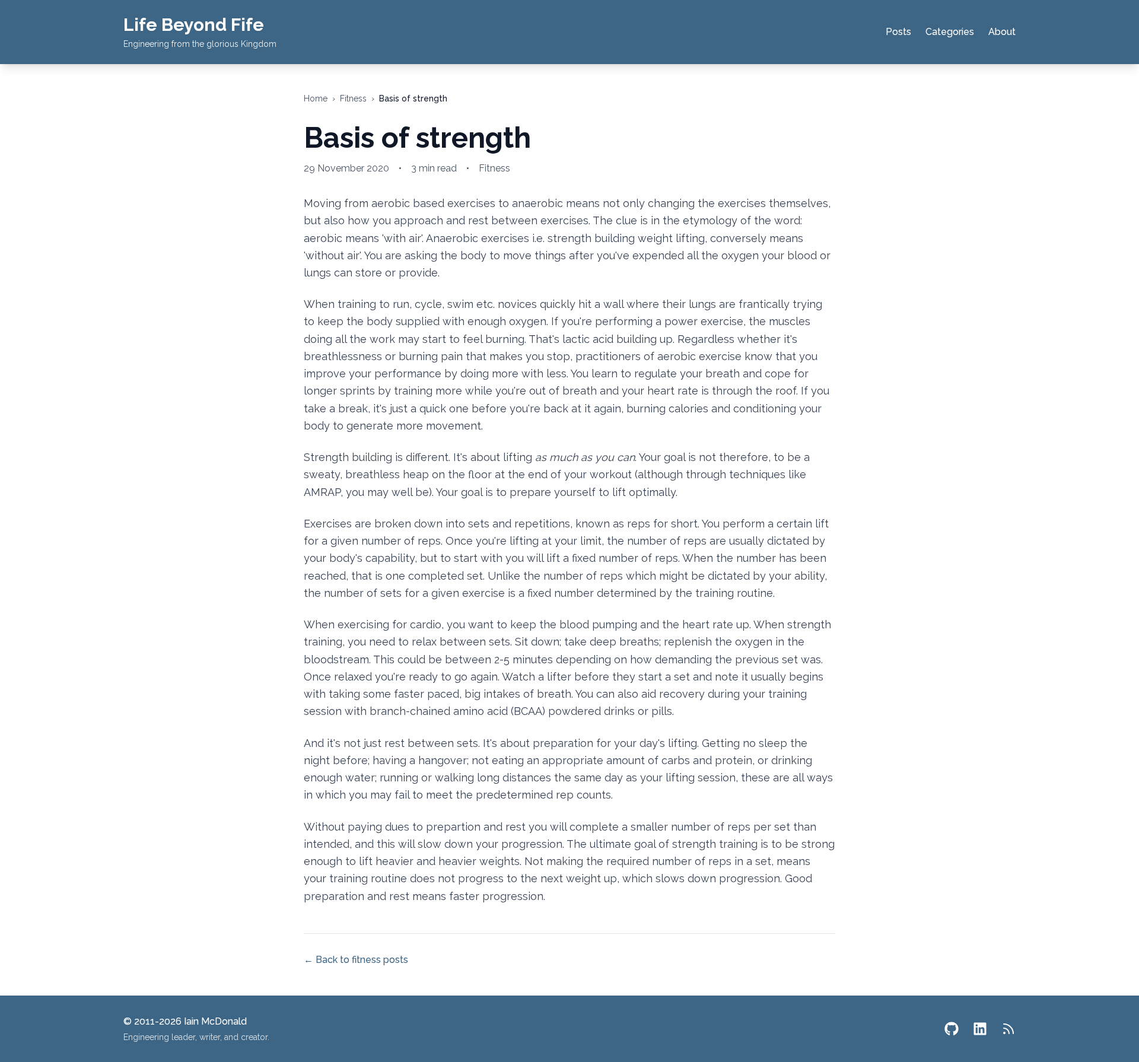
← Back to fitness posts (356, 959)
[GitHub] (951, 1029)
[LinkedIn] (980, 1029)
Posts (898, 31)
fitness (353, 98)
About (1002, 31)
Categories (949, 31)
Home (315, 98)
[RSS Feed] (1008, 1029)
